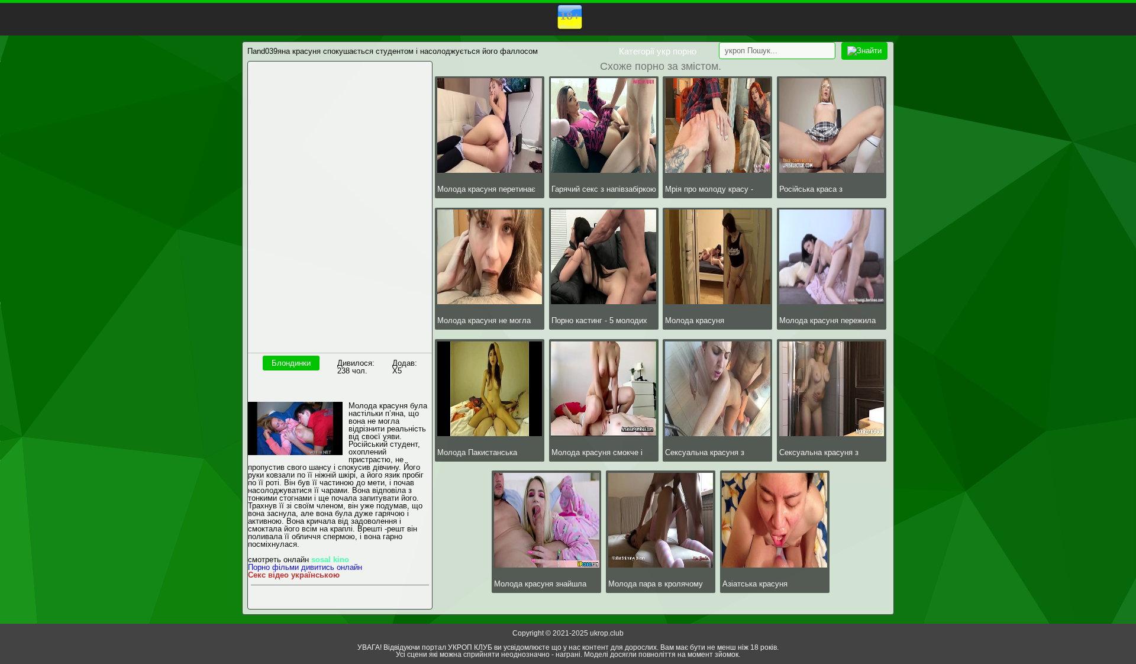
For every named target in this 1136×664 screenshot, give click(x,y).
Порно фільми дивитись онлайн (305, 567)
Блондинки (291, 363)
